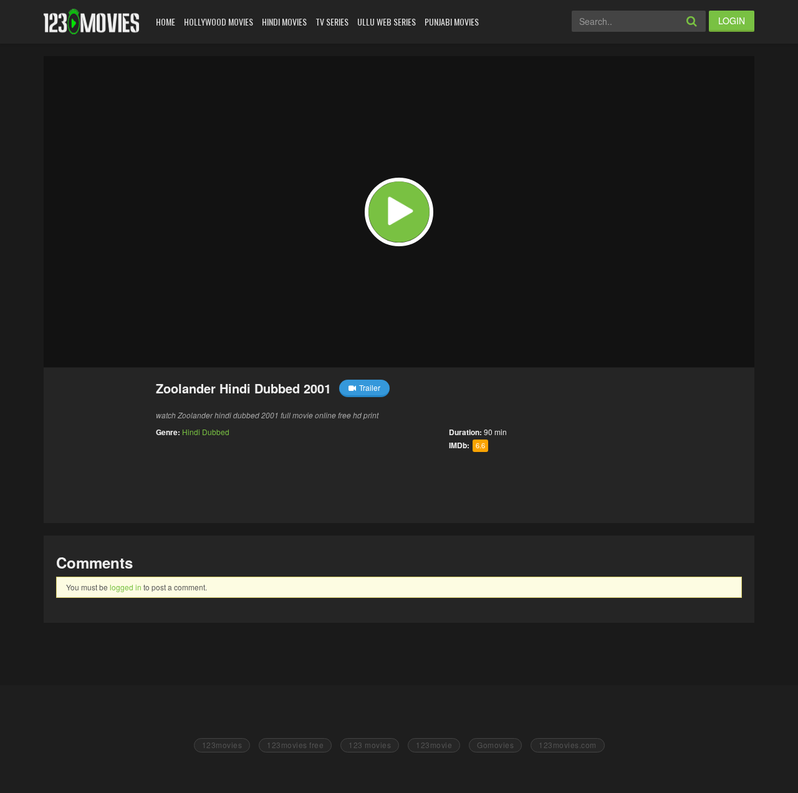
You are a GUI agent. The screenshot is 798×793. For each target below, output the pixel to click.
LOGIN (731, 20)
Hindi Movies (284, 21)
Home (165, 21)
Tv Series (332, 21)
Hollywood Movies (218, 21)
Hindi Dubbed (205, 431)
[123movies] (91, 21)
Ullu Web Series (386, 21)
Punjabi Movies (452, 21)
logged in (126, 587)
